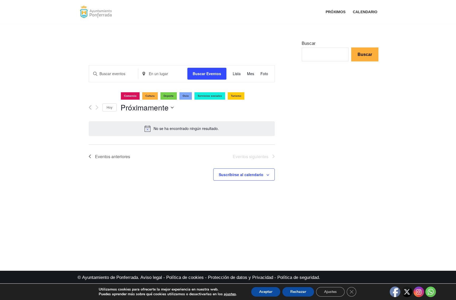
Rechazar (298, 291)
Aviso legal (151, 277)
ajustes (230, 294)
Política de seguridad (298, 277)
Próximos (335, 12)
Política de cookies (185, 277)
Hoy (109, 107)
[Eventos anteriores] (90, 107)
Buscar (309, 43)
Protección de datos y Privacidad (240, 277)
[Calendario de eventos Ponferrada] (97, 12)
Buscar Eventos (207, 73)
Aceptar (265, 291)
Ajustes (330, 291)
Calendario (365, 12)
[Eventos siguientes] (97, 107)
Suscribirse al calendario (241, 174)
